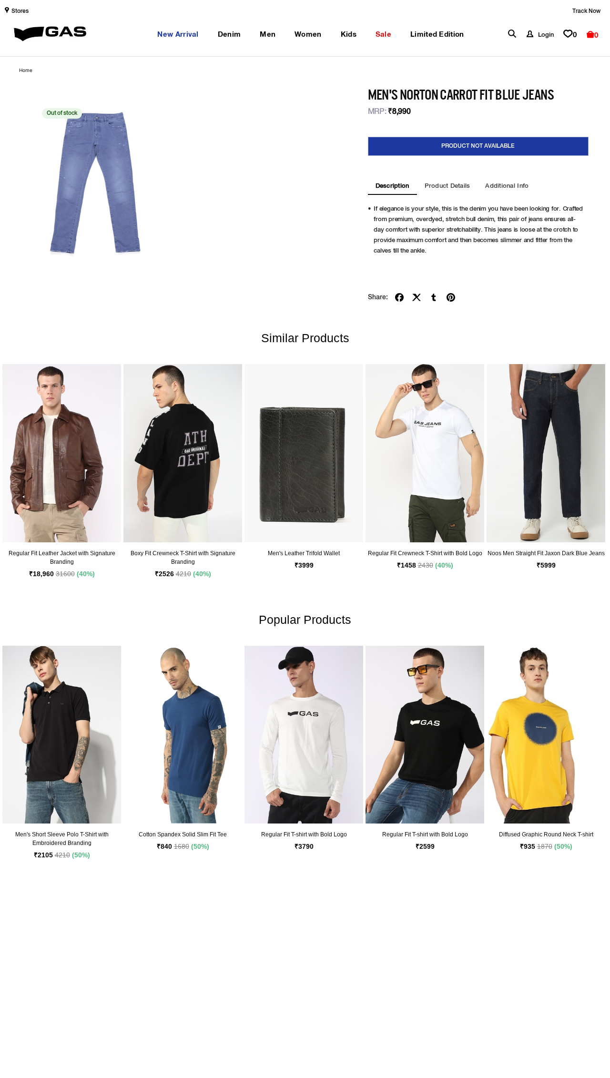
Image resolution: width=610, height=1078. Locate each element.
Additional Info (507, 186)
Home (25, 70)
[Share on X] (416, 297)
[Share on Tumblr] (433, 297)
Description (392, 186)
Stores (20, 11)
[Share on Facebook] (399, 297)
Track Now (586, 11)
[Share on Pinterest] (451, 297)
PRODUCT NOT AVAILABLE (478, 146)
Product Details (447, 186)
